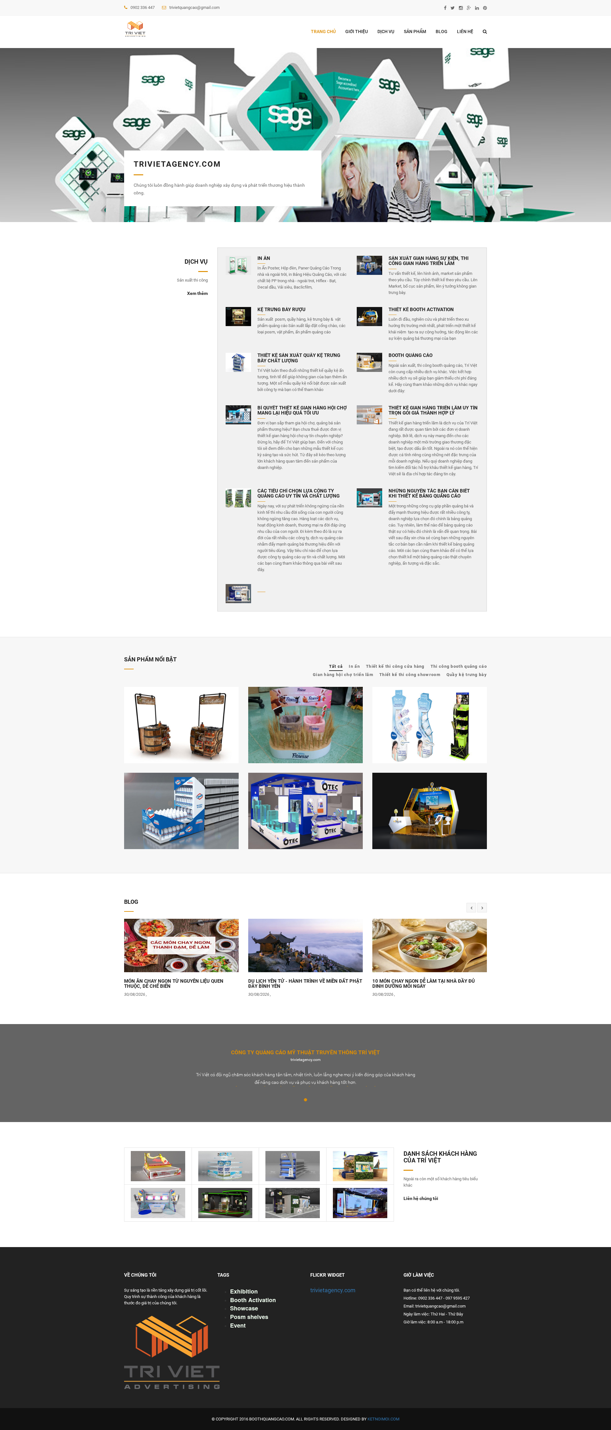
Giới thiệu (356, 31)
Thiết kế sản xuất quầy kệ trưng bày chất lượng (298, 358)
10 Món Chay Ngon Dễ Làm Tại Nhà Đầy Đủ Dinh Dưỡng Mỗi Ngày (299, 984)
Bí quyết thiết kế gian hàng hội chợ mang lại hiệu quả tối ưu (302, 410)
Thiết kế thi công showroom (409, 674)
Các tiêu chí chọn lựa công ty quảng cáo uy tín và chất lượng (298, 493)
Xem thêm (197, 293)
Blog (441, 31)
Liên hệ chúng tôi (421, 1198)
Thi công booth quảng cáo (459, 666)
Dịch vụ (385, 31)
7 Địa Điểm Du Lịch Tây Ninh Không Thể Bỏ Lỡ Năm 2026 (426, 985)
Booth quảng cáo (410, 355)
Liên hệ (465, 31)
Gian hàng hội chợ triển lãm (343, 674)
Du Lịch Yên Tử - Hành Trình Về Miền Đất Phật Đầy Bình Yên (181, 984)
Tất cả (336, 666)
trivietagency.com (332, 1290)
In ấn (263, 258)
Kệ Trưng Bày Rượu (281, 309)
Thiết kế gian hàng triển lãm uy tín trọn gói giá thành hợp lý (433, 410)
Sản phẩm (415, 31)
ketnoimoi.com (383, 1419)
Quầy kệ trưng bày (466, 674)
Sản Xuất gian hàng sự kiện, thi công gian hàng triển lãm (428, 261)
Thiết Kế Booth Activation (421, 309)
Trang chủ (323, 31)
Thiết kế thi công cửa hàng (395, 666)
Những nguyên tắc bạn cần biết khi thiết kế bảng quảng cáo (429, 493)
